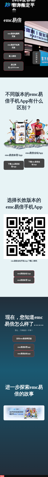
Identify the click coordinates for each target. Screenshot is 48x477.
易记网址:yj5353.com (13, 66)
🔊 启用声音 (36, 58)
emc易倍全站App (24, 274)
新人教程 (12, 56)
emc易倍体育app (24, 347)
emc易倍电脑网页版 (13, 35)
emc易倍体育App (24, 280)
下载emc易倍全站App (34, 163)
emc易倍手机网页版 (13, 46)
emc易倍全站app (24, 354)
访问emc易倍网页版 (24, 339)
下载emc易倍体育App (14, 165)
